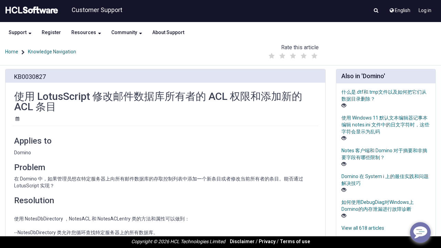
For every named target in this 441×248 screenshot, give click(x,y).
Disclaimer (242, 241)
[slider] (293, 54)
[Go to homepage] (30, 10)
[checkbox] (272, 56)
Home (11, 51)
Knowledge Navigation (52, 51)
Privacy (267, 241)
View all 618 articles (362, 228)
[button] (376, 11)
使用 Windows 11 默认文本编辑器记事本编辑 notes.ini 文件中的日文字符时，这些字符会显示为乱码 (385, 124)
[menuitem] (399, 8)
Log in (425, 10)
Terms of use (295, 241)
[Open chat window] (420, 232)
